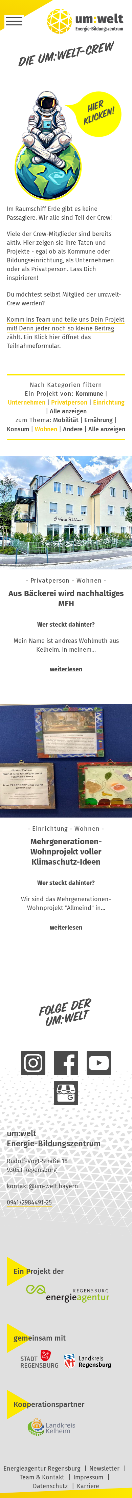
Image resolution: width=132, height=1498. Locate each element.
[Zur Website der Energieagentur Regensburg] (66, 1294)
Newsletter (104, 1468)
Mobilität (66, 420)
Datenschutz (50, 1486)
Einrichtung (109, 402)
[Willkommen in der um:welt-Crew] (66, 200)
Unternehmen (26, 402)
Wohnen (46, 429)
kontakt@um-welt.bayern (42, 1186)
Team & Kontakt (42, 1477)
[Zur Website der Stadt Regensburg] (33, 1367)
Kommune (89, 393)
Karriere (88, 1486)
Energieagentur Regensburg (41, 1468)
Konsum (18, 429)
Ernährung (98, 420)
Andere (73, 429)
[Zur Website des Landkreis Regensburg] (85, 1367)
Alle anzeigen (68, 411)
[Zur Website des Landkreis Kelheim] (66, 1427)
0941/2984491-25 (29, 1202)
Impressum (88, 1477)
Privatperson (69, 402)
